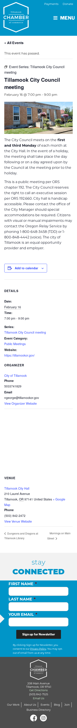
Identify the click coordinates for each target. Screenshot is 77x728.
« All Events (14, 42)
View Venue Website (18, 521)
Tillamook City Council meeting (25, 332)
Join (67, 704)
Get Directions (38, 690)
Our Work (13, 704)
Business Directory (39, 709)
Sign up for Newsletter (38, 634)
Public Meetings (15, 344)
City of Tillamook (15, 375)
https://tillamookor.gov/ (19, 355)
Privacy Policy (38, 648)
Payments (51, 4)
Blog (57, 704)
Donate (68, 4)
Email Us (38, 698)
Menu (67, 18)
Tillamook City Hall (16, 488)
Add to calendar (26, 268)
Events (45, 704)
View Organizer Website (20, 403)
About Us (30, 704)
